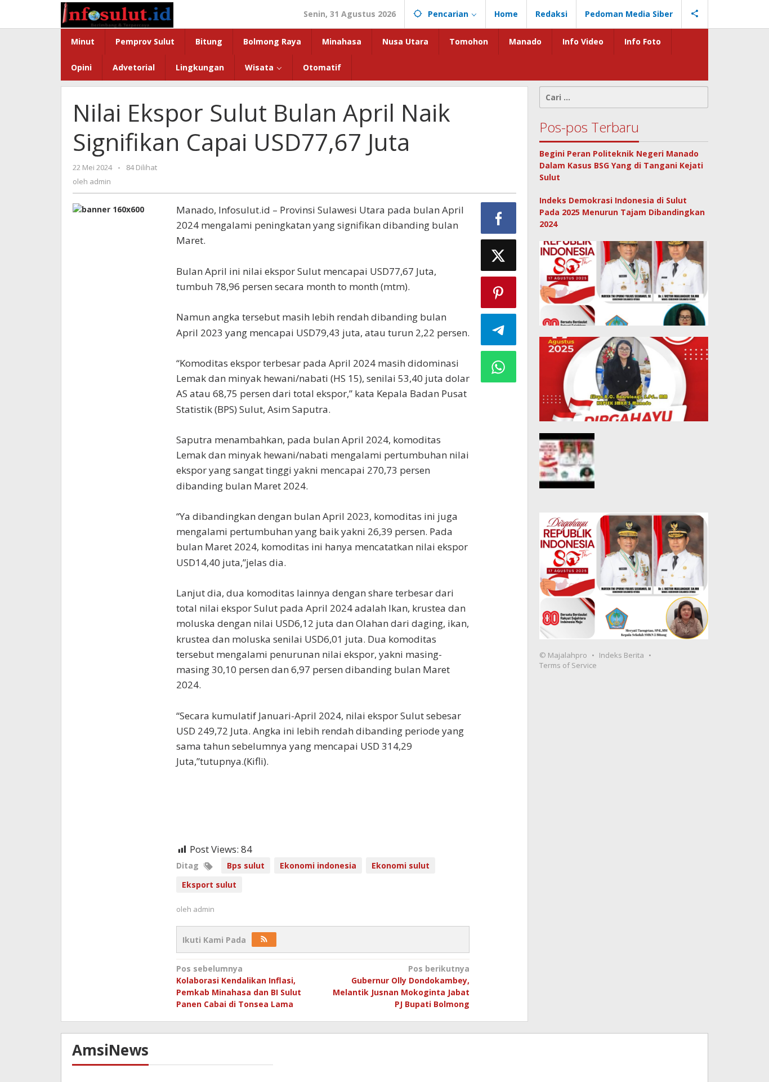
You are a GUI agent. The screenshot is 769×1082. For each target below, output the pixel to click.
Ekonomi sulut (401, 865)
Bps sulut (246, 865)
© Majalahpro (563, 656)
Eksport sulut (209, 884)
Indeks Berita (621, 656)
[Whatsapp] (499, 366)
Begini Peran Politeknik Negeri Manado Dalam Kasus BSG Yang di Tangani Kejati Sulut (621, 165)
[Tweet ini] (499, 255)
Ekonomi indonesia (318, 865)
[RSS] (264, 939)
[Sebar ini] (499, 218)
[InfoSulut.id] (117, 13)
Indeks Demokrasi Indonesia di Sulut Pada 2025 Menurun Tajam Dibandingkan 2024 (622, 212)
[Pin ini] (499, 292)
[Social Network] (695, 14)
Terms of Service (568, 666)
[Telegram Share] (499, 329)
